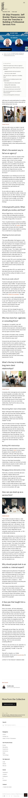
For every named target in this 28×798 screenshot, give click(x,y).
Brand (4, 745)
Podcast (5, 780)
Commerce (5, 751)
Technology (5, 755)
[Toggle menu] (24, 3)
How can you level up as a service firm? (12, 89)
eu (11, 796)
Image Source (5, 124)
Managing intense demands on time (12, 87)
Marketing (5, 747)
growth (18, 225)
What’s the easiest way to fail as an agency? (12, 65)
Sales (4, 753)
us (4, 796)
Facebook (5, 772)
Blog (7, 713)
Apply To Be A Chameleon (9, 738)
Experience (5, 749)
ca (6, 796)
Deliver (4, 763)
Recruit (4, 765)
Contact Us (5, 736)
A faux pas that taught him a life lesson (11, 94)
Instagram (5, 776)
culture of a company (13, 294)
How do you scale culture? (10, 73)
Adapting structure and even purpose (12, 71)
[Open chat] (25, 795)
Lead (4, 761)
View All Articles (8, 704)
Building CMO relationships (10, 84)
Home (5, 53)
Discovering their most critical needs (12, 82)
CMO (15, 450)
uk (9, 796)
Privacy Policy (16, 796)
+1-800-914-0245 (7, 787)
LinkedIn (5, 774)
